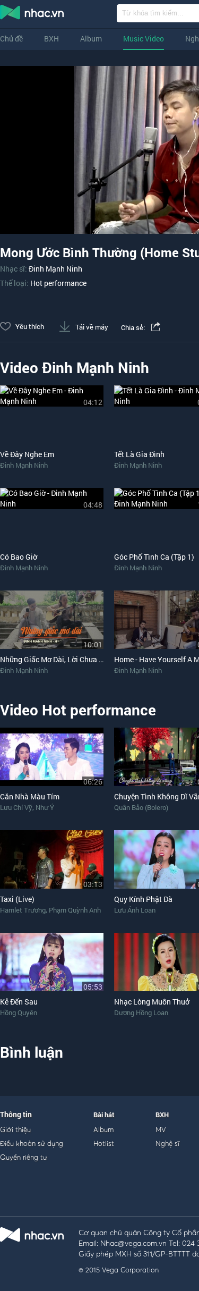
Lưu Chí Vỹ (16, 807)
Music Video (143, 38)
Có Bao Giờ (18, 557)
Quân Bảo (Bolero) (141, 807)
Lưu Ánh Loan (134, 910)
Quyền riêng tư (23, 1157)
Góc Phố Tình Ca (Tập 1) (154, 557)
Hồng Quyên (18, 1012)
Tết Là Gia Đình (139, 454)
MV (160, 1129)
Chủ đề (11, 38)
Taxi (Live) (17, 899)
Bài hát (104, 1114)
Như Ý (45, 807)
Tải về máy (91, 327)
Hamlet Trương (23, 910)
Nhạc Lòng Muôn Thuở (151, 1002)
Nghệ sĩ (167, 1143)
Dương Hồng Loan (141, 1012)
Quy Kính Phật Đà (143, 899)
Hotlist (103, 1143)
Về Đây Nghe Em (27, 454)
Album (91, 38)
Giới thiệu (15, 1129)
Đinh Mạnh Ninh (55, 269)
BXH (51, 38)
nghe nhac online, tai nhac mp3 (32, 14)
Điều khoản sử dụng (31, 1143)
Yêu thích (29, 326)
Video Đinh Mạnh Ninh (74, 367)
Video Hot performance (78, 710)
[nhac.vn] (156, 327)
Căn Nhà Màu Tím (29, 796)
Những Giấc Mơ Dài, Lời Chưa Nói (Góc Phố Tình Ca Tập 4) (96, 659)
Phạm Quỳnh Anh (75, 910)
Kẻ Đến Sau (19, 1002)
